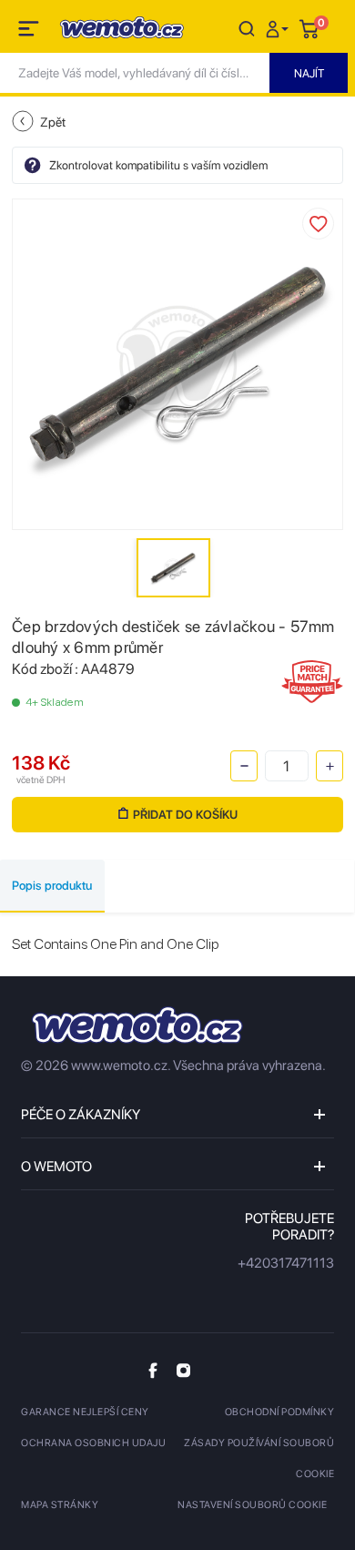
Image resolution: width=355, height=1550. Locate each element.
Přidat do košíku (185, 814)
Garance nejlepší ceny (85, 1412)
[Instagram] (183, 1369)
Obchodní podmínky (280, 1412)
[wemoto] (137, 1025)
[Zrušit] (246, 27)
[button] (279, 27)
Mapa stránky (59, 1505)
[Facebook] (152, 1370)
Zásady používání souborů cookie (259, 1458)
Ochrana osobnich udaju (93, 1443)
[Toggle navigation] (30, 31)
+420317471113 (286, 1263)
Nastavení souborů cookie (252, 1505)
